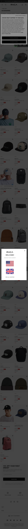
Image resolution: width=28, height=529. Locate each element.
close (24, 250)
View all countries (9, 277)
